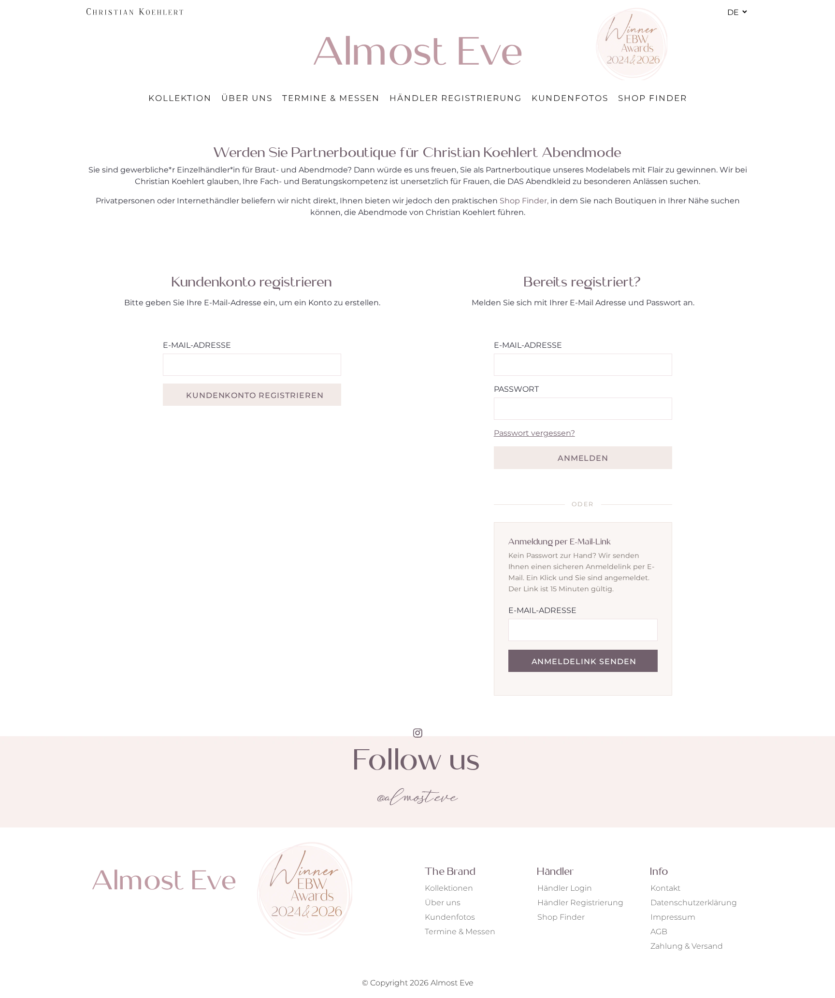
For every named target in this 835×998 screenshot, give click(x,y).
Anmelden (583, 458)
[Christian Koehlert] (134, 11)
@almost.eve (417, 798)
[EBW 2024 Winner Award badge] (631, 44)
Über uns (443, 902)
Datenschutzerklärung (693, 902)
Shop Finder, (524, 200)
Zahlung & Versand (686, 946)
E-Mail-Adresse (197, 345)
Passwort (516, 389)
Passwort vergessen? (534, 433)
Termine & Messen (460, 931)
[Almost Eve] (417, 50)
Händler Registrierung (580, 902)
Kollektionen (449, 888)
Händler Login (564, 888)
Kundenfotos (450, 917)
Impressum (672, 917)
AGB (658, 931)
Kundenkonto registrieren (255, 395)
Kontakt (665, 888)
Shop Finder (561, 917)
